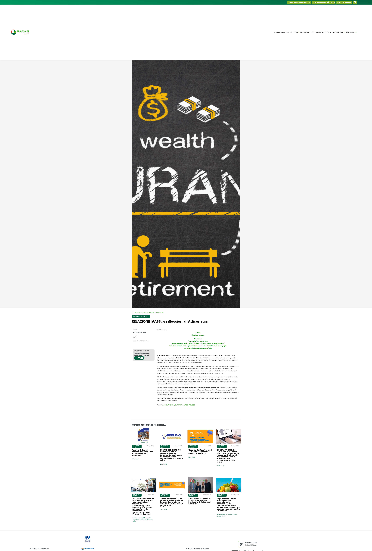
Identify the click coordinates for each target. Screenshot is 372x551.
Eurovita (179, 405)
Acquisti (134, 518)
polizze (192, 405)
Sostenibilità (143, 520)
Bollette (145, 518)
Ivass (186, 405)
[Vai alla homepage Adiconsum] (20, 32)
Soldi (136, 459)
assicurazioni (168, 405)
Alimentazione (221, 514)
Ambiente (139, 518)
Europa (222, 466)
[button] (355, 2)
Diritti (133, 459)
